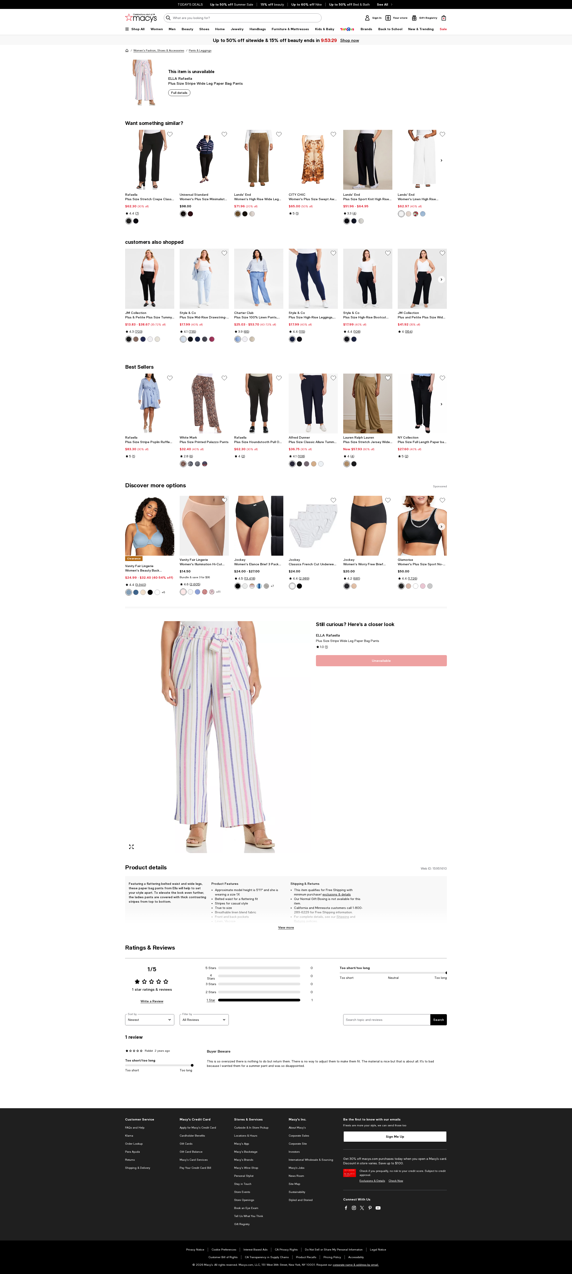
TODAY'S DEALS (190, 4)
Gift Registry (242, 1224)
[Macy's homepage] (127, 50)
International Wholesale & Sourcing (311, 1159)
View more (286, 927)
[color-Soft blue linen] (422, 214)
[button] (218, 737)
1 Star (211, 1000)
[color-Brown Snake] (183, 464)
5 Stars (211, 968)
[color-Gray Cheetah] (190, 464)
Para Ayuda (132, 1151)
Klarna (129, 1135)
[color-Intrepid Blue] (143, 339)
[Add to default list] (169, 134)
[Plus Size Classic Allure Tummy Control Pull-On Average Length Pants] (313, 403)
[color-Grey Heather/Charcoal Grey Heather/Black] (266, 586)
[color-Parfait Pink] (422, 586)
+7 (272, 586)
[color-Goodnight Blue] (136, 592)
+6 (163, 592)
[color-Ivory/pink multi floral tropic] (415, 214)
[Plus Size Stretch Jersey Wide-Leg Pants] (367, 403)
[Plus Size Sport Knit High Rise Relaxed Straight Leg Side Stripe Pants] (367, 160)
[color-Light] (354, 586)
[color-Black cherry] (190, 214)
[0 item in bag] (444, 17)
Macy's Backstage (245, 1151)
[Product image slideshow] (218, 737)
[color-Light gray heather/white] (361, 221)
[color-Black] (128, 221)
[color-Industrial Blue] (197, 339)
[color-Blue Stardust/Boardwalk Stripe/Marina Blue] (259, 586)
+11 (218, 591)
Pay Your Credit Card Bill (195, 1167)
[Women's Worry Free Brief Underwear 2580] (367, 526)
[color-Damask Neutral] (143, 592)
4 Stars (211, 976)
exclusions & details (336, 894)
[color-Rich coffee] (245, 214)
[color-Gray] (306, 464)
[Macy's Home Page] (141, 17)
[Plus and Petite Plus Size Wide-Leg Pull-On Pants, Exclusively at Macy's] (422, 279)
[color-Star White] (157, 592)
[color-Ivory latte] (252, 214)
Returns (299, 921)
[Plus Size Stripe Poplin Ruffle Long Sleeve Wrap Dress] (149, 403)
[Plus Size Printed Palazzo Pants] (204, 403)
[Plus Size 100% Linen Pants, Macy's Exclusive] (258, 279)
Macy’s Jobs (296, 1167)
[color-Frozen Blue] (183, 339)
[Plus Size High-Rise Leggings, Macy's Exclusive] (313, 279)
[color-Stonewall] (157, 339)
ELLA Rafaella (180, 78)
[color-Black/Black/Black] (237, 586)
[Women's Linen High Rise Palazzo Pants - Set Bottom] (422, 160)
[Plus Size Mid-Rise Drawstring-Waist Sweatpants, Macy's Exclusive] (204, 279)
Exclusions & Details (372, 1180)
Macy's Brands (243, 1159)
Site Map (294, 1184)
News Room (296, 1175)
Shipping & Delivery (137, 1167)
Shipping (342, 917)
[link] (149, 208)
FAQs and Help (134, 1127)
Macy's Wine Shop (246, 1167)
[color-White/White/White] (245, 586)
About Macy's (297, 1127)
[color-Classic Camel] (346, 464)
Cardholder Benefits (192, 1135)
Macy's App (241, 1143)
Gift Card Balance (191, 1151)
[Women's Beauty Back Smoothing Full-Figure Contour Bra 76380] (149, 526)
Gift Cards (186, 1143)
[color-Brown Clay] (136, 339)
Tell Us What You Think (248, 1216)
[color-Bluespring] (128, 592)
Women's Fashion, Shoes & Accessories (158, 50)
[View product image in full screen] (131, 846)
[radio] (128, 221)
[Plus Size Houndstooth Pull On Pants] (258, 403)
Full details (179, 93)
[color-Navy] (136, 221)
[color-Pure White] (321, 464)
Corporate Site (298, 1143)
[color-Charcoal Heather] (204, 339)
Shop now (349, 40)
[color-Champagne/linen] (408, 214)
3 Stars (211, 984)
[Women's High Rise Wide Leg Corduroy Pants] (258, 160)
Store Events (242, 1192)
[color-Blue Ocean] (237, 339)
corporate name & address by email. (356, 1264)
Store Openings (244, 1200)
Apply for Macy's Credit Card (198, 1127)
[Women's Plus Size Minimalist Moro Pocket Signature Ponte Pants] (204, 160)
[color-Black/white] (346, 221)
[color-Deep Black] (128, 339)
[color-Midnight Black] (150, 592)
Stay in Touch (242, 1184)
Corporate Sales (299, 1135)
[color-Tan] (313, 464)
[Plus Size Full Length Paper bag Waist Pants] (422, 403)
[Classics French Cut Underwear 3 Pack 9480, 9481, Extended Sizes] (313, 526)
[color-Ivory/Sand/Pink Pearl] (252, 586)
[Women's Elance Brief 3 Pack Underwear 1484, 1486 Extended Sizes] (258, 526)
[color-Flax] (252, 339)
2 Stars (211, 992)
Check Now (396, 1180)
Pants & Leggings (200, 50)
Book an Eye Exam (246, 1208)
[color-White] (401, 214)
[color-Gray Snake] (197, 464)
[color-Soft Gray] (430, 586)
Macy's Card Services (194, 1159)
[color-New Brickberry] (211, 339)
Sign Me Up (395, 1136)
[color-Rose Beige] (183, 592)
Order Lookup (134, 1143)
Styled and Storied (301, 1200)
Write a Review (152, 1001)
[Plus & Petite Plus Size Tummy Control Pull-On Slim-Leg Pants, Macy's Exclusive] (149, 279)
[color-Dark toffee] (237, 214)
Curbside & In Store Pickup (251, 1127)
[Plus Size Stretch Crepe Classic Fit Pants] (149, 160)
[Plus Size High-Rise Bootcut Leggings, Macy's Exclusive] (367, 279)
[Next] (441, 160)
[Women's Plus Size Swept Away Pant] (313, 160)
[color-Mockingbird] (197, 592)
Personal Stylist (243, 1175)
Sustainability (297, 1192)
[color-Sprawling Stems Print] (211, 592)
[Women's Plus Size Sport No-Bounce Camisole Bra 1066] (422, 526)
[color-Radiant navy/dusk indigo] (354, 221)
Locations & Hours (245, 1135)
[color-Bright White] (150, 339)
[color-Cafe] (408, 586)
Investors (294, 1151)
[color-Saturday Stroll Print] (204, 592)
